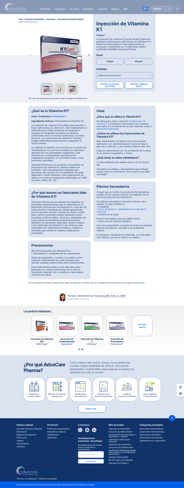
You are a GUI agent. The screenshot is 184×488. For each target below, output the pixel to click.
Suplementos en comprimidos (152, 441)
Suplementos (53, 435)
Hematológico (59, 116)
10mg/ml (139, 61)
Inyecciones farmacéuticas (151, 429)
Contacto (102, 9)
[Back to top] (172, 418)
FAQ (126, 9)
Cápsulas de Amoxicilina (119, 429)
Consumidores (23, 444)
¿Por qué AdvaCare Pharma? (29, 429)
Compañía (88, 9)
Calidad (20, 441)
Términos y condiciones (26, 479)
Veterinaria (52, 438)
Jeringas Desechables (118, 457)
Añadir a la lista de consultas (110, 85)
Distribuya (60, 9)
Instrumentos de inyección (151, 438)
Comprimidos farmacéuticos (151, 432)
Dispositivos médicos (56, 432)
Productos (45, 9)
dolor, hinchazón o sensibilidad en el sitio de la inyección (121, 210)
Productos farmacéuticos (58, 429)
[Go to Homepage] (15, 7)
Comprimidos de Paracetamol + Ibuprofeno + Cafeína (122, 436)
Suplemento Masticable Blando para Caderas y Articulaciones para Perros (122, 452)
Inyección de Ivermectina (120, 444)
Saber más (93, 408)
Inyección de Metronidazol (120, 432)
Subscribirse (91, 461)
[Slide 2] (82, 349)
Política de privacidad (48, 479)
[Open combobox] (124, 75)
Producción (22, 438)
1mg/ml (110, 61)
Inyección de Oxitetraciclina (121, 447)
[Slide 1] (79, 349)
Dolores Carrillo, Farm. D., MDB (110, 295)
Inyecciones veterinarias (150, 435)
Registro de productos (26, 435)
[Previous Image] (30, 55)
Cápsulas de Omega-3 (119, 463)
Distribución (22, 432)
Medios (115, 9)
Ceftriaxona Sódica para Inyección (119, 440)
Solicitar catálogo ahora (139, 85)
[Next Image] (89, 55)
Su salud (74, 9)
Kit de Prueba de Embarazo (121, 460)
